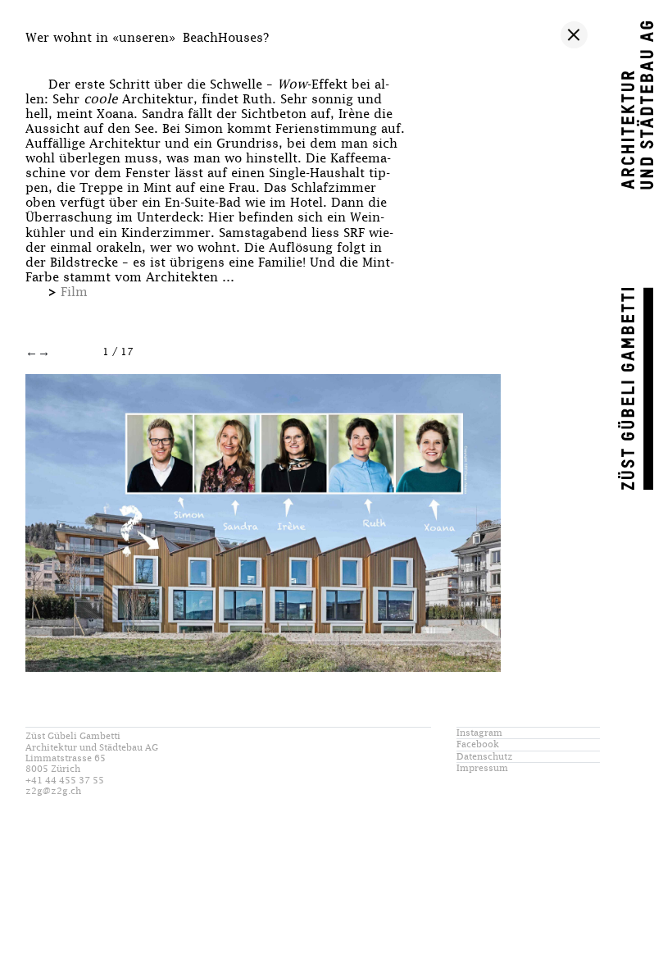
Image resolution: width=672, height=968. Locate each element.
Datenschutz (484, 756)
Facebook (477, 744)
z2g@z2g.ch (53, 791)
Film (74, 292)
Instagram (479, 732)
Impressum (482, 768)
